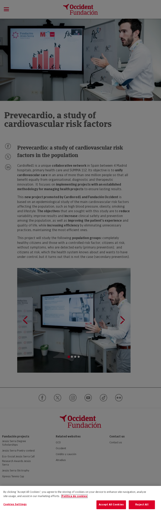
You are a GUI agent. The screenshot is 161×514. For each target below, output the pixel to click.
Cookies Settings (15, 504)
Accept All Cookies (111, 504)
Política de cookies (74, 496)
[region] (80, 500)
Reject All (141, 504)
